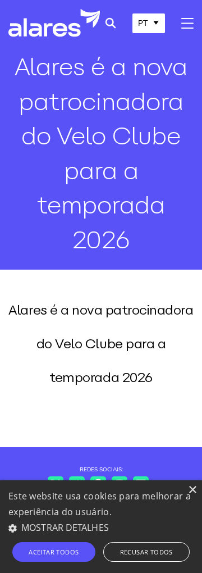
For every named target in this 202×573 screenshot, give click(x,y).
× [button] (192, 490)
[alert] (101, 526)
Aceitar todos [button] (54, 552)
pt (143, 23)
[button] (101, 527)
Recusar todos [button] (146, 552)
